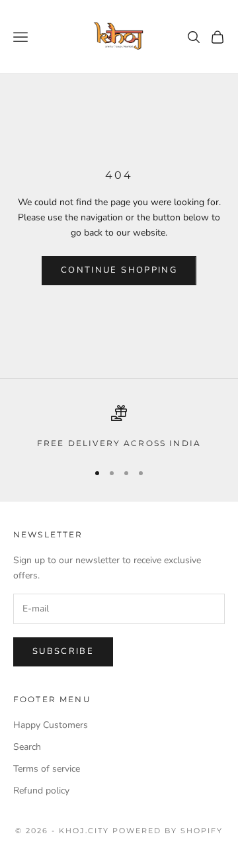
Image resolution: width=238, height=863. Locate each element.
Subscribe (63, 651)
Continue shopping (119, 270)
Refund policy (41, 790)
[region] (119, 427)
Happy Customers (50, 725)
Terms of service (46, 768)
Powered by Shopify (167, 830)
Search (27, 747)
